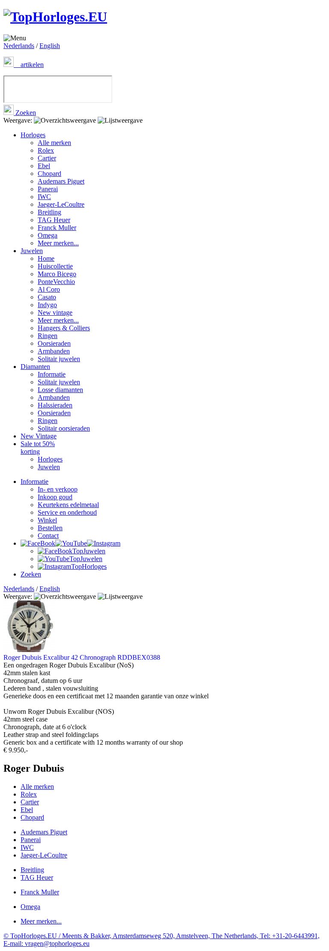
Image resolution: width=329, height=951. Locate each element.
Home (46, 258)
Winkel (47, 520)
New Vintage (39, 436)
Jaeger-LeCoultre (61, 204)
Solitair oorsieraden (64, 428)
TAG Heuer (54, 219)
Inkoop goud (55, 497)
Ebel (44, 165)
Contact (48, 535)
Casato (47, 297)
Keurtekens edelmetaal (68, 504)
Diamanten (35, 366)
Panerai (48, 189)
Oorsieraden (54, 343)
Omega (47, 235)
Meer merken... (58, 243)
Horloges (33, 135)
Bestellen (50, 527)
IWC (44, 196)
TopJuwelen (88, 551)
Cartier (47, 158)
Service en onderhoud (67, 512)
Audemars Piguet (61, 181)
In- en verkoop (58, 489)
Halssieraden (55, 405)
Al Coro (49, 289)
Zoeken (25, 112)
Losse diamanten (60, 389)
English (49, 45)
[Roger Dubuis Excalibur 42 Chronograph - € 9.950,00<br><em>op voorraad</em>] (29, 649)
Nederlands (18, 45)
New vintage (55, 312)
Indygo (47, 304)
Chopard (49, 173)
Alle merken (54, 142)
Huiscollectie (55, 266)
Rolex (46, 150)
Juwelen (32, 250)
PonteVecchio (56, 281)
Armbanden (54, 351)
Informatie (52, 374)
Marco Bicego (57, 274)
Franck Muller (57, 227)
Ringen (47, 335)
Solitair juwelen (59, 358)
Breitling (49, 212)
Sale (38, 447)
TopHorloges (89, 566)
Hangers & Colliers (64, 328)
